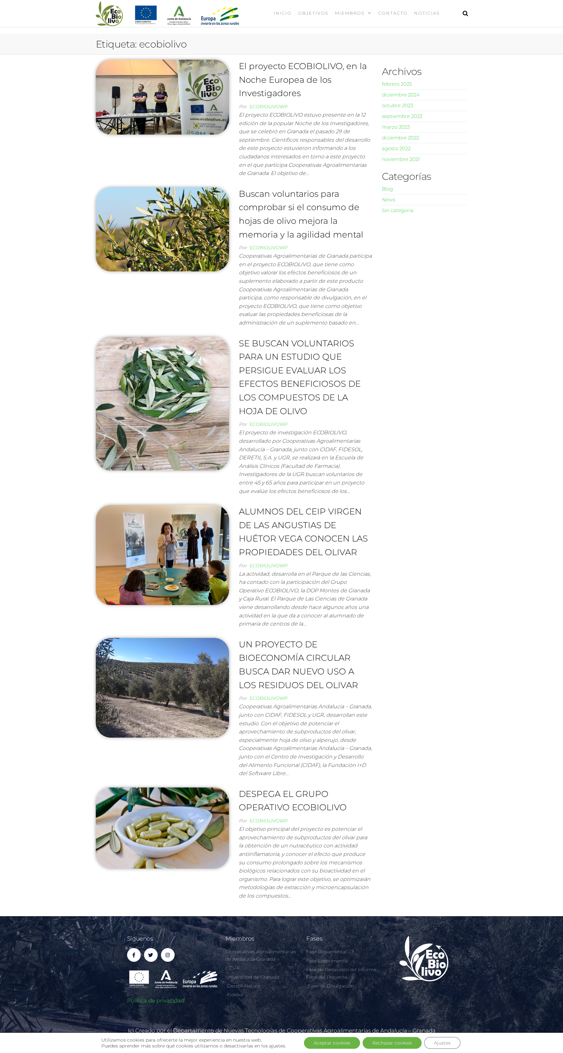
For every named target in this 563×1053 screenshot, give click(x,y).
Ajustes (442, 1043)
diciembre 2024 (401, 95)
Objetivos (313, 13)
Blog (387, 189)
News (388, 199)
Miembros (350, 13)
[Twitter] (151, 955)
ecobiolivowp (269, 106)
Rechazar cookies (392, 1043)
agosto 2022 (396, 148)
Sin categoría (397, 210)
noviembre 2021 (401, 159)
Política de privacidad (155, 1000)
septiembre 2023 (402, 116)
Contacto (393, 13)
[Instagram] (168, 955)
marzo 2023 (396, 127)
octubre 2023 (397, 105)
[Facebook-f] (134, 955)
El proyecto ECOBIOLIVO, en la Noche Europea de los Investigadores (303, 79)
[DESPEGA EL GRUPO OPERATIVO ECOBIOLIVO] (162, 827)
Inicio (283, 13)
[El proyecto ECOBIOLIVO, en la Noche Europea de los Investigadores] (162, 96)
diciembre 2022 (400, 138)
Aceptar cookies (332, 1043)
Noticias (427, 13)
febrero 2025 (397, 84)
